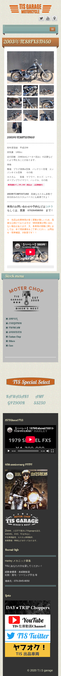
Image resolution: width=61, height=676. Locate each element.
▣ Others (10, 341)
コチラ (49, 206)
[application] (30, 439)
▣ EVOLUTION (14, 323)
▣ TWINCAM (13, 327)
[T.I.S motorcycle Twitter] (41, 18)
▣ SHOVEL (11, 318)
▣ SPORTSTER (14, 332)
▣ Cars (9, 345)
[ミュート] (47, 451)
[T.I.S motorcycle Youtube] (48, 18)
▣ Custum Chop (13, 336)
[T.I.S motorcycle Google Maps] (54, 18)
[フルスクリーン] (52, 451)
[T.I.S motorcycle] (30, 7)
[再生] (8, 451)
